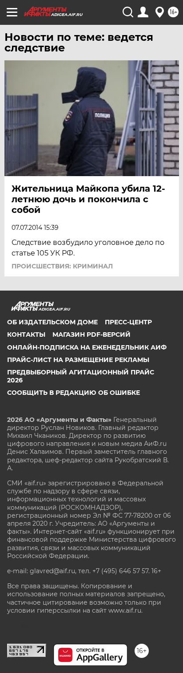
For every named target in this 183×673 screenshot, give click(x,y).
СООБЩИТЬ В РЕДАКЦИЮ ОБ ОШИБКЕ (73, 393)
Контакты (26, 334)
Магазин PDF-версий (91, 334)
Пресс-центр (128, 322)
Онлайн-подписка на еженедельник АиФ (87, 347)
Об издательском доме (52, 322)
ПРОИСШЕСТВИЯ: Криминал (62, 266)
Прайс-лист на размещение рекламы (78, 360)
